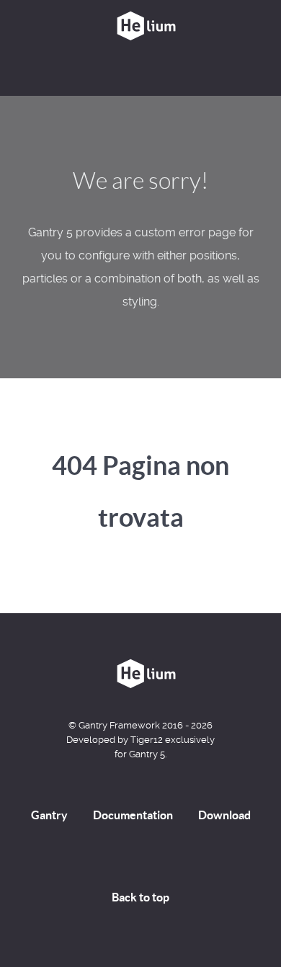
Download (224, 814)
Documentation (133, 814)
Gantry (49, 814)
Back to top (140, 897)
